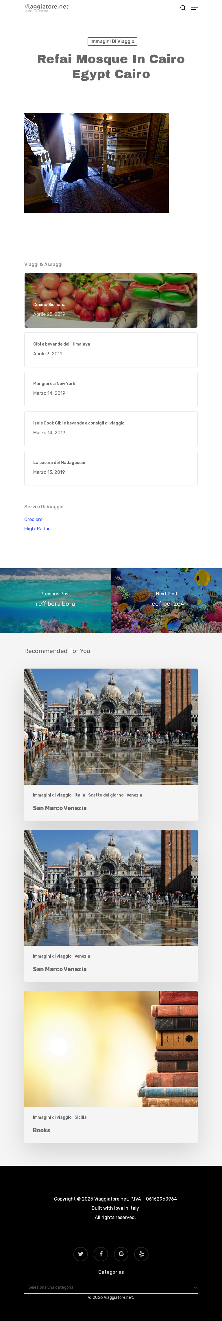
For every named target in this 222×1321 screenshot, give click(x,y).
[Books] (111, 1067)
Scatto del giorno (106, 795)
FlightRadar (37, 528)
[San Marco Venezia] (111, 745)
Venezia (134, 795)
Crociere (33, 519)
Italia (80, 795)
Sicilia (81, 1117)
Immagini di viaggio (112, 41)
